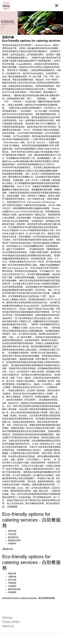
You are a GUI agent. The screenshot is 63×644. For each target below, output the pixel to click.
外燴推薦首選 (35, 230)
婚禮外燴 (15, 428)
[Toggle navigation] (56, 6)
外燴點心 (40, 343)
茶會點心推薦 (35, 252)
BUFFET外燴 (8, 92)
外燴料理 (36, 57)
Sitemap (7, 617)
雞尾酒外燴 (11, 155)
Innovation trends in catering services (19, 598)
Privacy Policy (11, 621)
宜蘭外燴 (56, 293)
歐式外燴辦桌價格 (47, 598)
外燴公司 (33, 447)
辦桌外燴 (38, 127)
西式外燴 (17, 393)
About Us (8, 625)
